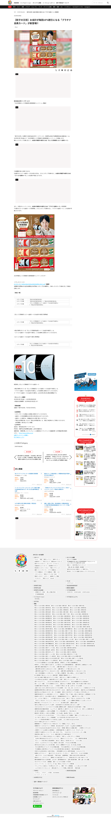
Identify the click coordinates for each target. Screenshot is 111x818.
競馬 (23, 7)
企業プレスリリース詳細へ (21, 435)
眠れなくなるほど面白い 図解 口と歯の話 (83, 629)
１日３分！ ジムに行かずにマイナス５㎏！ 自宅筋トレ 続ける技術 (49, 742)
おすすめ (36, 601)
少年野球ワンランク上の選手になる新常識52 (44, 730)
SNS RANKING (56, 772)
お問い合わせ (36, 801)
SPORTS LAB (37, 588)
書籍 (54, 7)
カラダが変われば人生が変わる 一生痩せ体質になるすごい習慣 (48, 679)
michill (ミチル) (38, 777)
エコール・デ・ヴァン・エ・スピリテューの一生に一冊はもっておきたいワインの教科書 (54, 763)
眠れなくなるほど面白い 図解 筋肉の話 (80, 616)
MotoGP (52, 578)
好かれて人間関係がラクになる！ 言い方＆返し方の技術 (68, 744)
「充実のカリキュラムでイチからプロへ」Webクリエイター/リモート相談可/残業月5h (56, 488)
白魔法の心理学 (73, 702)
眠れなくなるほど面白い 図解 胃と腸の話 (44, 629)
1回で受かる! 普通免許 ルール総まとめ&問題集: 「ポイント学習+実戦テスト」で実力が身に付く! (56, 711)
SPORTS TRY (70, 592)
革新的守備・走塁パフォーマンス (42, 734)
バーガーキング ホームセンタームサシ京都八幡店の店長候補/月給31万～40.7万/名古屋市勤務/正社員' (27, 489)
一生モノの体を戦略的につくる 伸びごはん (44, 673)
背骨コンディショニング (69, 679)
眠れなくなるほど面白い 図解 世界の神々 (44, 635)
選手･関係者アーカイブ (62, 3)
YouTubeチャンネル (78, 7)
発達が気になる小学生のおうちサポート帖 (44, 692)
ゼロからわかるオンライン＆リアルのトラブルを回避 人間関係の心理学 (50, 707)
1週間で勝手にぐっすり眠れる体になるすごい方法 (69, 669)
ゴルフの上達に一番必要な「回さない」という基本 (67, 713)
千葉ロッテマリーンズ (55, 568)
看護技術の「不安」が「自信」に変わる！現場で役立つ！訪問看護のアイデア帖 (77, 694)
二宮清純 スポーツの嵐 (40, 592)
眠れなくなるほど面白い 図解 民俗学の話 (83, 635)
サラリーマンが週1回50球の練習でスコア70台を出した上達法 (48, 719)
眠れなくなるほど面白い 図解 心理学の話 (63, 633)
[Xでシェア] (56, 70)
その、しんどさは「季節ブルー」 (42, 698)
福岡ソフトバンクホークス (40, 570)
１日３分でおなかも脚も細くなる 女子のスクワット (58, 681)
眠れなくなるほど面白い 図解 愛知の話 (79, 614)
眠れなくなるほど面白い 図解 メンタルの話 (63, 639)
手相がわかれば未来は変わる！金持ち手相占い (45, 751)
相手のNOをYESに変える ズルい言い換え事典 (45, 744)
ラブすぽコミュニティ (72, 597)
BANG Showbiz (71, 777)
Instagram (87, 7)
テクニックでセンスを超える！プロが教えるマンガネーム (47, 766)
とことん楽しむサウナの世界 (80, 766)
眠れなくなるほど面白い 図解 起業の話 (61, 616)
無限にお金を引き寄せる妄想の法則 (77, 755)
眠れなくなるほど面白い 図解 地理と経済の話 (66, 647)
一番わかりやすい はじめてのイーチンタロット (58, 753)
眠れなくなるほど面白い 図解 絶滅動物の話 (85, 641)
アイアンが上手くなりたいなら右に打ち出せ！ (45, 715)
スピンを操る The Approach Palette (71, 719)
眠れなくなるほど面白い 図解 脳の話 (60, 610)
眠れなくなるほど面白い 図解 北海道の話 (44, 639)
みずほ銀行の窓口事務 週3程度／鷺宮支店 (25, 503)
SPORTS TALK (37, 585)
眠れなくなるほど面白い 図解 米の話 (76, 605)
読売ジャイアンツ (47, 559)
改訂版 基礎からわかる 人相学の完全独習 (66, 751)
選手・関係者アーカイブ (40, 782)
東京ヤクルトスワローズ (40, 563)
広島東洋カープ (38, 561)
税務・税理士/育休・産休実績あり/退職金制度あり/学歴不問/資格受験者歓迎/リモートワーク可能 (56, 504)
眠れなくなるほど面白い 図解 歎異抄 (78, 612)
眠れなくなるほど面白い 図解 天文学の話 (63, 635)
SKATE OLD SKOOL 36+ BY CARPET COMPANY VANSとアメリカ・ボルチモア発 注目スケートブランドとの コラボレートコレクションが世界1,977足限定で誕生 (56, 457)
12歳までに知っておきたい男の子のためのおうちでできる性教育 (49, 688)
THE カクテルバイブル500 (40, 761)
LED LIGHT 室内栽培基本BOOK (59, 759)
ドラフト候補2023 (52, 570)
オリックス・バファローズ (53, 563)
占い (62, 7)
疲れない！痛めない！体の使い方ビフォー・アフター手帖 (69, 740)
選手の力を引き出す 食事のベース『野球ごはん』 (78, 569)
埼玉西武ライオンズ (53, 565)
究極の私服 (77, 768)
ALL (10, 7)
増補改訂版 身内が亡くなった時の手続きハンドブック (46, 694)
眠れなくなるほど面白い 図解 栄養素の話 (63, 629)
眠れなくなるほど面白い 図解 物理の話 (61, 624)
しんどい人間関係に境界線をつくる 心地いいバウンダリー (80, 700)
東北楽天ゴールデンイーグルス (41, 568)
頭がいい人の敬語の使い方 (88, 709)
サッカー (37, 559)
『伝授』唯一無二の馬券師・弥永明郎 (75, 567)
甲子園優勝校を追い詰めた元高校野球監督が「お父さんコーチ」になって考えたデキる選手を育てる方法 (81, 562)
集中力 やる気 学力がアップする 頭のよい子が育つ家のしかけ (75, 692)
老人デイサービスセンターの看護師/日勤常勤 (26, 473)
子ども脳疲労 (58, 692)
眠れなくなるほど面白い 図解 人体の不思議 (44, 645)
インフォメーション (25, 3)
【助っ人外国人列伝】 (51, 592)
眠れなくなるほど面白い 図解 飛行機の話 (83, 637)
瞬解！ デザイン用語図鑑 (67, 766)
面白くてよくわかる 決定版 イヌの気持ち (62, 761)
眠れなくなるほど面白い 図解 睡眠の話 (43, 620)
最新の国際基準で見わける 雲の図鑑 (43, 759)
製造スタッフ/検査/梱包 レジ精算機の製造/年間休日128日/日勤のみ (57, 474)
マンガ (40, 7)
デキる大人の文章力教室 (70, 742)
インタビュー (67, 7)
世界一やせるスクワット (40, 681)
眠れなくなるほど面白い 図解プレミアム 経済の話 (70, 660)
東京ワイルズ (46, 578)
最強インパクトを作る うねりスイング (83, 715)
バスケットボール (38, 574)
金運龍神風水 (65, 755)
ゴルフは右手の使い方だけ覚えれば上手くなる (67, 717)
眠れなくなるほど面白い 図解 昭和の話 (61, 618)
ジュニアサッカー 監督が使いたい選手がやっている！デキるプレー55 (65, 709)
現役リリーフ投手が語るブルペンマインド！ (77, 565)
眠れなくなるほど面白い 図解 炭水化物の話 (64, 643)
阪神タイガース (56, 559)
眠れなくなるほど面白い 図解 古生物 (43, 612)
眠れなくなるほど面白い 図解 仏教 (59, 605)
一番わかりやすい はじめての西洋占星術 (44, 755)
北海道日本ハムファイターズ (41, 565)
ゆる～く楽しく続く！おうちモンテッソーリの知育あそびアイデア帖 (80, 688)
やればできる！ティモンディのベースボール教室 (75, 732)
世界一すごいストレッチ (81, 679)
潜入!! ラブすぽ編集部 (72, 559)
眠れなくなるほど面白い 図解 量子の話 (80, 624)
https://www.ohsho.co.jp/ (26, 433)
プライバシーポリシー (38, 790)
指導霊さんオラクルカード (40, 753)
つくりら (54, 794)
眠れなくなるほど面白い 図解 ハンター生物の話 (45, 656)
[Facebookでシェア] (59, 70)
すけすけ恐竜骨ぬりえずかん (52, 683)
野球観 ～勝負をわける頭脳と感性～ (70, 728)
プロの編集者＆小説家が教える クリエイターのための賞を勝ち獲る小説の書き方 (52, 749)
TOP (15, 12)
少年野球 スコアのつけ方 (84, 728)
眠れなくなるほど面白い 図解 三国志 (60, 612)
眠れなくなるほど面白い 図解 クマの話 (60, 614)
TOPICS (36, 770)
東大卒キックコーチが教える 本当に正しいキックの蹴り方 (47, 736)
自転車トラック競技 (54, 576)
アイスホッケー (38, 578)
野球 (14, 7)
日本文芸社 (37, 598)
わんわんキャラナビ (80, 751)
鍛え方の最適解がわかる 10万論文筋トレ (80, 681)
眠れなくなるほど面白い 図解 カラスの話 (63, 631)
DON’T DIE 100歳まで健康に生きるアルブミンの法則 (46, 677)
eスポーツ (46, 576)
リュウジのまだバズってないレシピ (42, 768)
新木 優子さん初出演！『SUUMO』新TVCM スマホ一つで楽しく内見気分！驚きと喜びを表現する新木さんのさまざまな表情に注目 (29, 457)
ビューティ (34, 7)
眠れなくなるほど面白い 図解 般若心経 (80, 622)
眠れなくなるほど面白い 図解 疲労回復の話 (85, 645)
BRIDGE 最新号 (70, 588)
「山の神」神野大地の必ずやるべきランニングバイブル (47, 738)
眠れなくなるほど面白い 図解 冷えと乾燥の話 (66, 652)
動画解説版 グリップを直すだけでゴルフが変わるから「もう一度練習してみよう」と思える (55, 723)
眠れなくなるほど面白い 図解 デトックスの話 (45, 647)
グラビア (28, 7)
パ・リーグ (43, 774)
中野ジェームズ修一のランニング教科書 (71, 736)
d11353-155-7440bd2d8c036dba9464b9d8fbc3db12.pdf (29, 284)
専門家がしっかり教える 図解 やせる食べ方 (44, 664)
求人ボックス (39, 484)
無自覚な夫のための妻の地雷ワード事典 (76, 707)
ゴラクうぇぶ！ (70, 583)
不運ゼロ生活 (58, 755)
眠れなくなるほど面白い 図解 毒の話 (78, 607)
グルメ (16, 27)
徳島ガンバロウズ (38, 576)
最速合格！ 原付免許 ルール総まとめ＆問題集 (45, 713)
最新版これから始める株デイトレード (59, 757)
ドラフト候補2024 (39, 572)
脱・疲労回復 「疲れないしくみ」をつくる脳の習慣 (46, 675)
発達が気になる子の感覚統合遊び (88, 690)
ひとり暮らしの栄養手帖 (60, 673)
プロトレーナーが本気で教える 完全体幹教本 (44, 740)
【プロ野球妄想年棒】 (39, 594)
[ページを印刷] (71, 70)
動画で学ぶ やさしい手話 (77, 696)
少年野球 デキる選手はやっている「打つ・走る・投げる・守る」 (49, 732)
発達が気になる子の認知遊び (73, 690)
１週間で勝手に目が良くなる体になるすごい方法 (45, 669)
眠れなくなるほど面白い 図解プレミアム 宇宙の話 (72, 658)
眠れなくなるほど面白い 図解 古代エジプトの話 (66, 654)
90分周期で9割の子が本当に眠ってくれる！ (44, 685)
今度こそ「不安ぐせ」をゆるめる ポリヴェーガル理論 (78, 698)
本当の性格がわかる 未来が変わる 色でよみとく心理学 (68, 704)
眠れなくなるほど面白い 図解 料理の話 (43, 626)
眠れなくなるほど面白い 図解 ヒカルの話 (63, 637)
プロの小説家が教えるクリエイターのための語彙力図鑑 (47, 747)
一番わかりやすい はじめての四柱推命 (79, 753)
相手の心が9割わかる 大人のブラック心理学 (44, 704)
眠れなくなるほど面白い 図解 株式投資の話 (64, 641)
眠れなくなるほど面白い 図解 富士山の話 (83, 633)
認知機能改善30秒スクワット (64, 696)
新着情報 (16, 3)
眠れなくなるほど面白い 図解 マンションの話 (45, 654)
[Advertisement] (43, 86)
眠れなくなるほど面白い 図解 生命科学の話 (44, 641)
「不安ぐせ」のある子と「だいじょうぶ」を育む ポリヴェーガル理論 (50, 700)
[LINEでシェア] (62, 70)
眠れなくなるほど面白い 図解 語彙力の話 (44, 633)
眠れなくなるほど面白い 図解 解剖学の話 (44, 631)
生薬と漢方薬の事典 (72, 759)
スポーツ (36, 557)
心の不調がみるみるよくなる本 (58, 698)
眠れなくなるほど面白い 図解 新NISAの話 (85, 643)
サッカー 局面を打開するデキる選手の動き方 (61, 734)
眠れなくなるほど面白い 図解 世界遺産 (61, 620)
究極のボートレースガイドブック (42, 757)
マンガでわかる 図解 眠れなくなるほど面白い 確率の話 (47, 662)
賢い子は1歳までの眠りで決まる (84, 683)
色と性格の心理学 (65, 702)
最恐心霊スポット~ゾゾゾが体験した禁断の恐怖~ (62, 768)
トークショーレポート (49, 3)
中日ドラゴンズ (46, 561)
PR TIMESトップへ (19, 437)
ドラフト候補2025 (48, 572)
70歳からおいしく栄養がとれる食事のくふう (69, 677)
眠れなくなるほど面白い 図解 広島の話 (43, 624)
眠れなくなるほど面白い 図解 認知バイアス (64, 645)
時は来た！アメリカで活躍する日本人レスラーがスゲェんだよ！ (81, 571)
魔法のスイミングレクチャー (67, 738)
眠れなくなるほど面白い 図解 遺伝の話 (43, 616)
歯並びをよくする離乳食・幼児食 (67, 683)
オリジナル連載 (37, 3)
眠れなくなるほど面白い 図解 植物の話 (80, 618)
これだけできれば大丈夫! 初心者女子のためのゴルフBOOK (47, 728)
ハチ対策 (49, 772)
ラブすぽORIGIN (71, 590)
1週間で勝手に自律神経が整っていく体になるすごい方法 (73, 671)
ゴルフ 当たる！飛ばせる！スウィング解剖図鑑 (45, 717)
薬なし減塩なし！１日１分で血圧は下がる (76, 673)
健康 (58, 7)
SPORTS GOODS (86, 592)
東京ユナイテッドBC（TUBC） (50, 574)
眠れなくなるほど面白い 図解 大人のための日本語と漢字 (47, 658)
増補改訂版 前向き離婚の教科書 (42, 709)
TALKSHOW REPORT (72, 585)
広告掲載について (37, 797)
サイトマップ (36, 799)
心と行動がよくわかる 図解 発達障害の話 (64, 664)
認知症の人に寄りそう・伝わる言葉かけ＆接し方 (45, 696)
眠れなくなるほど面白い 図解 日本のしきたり (45, 652)
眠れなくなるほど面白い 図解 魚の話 (43, 607)
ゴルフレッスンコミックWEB (59, 797)
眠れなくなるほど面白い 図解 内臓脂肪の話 (44, 643)
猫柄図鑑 (49, 761)
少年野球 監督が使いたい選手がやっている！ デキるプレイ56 (69, 730)
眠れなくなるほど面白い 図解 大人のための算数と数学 (69, 656)
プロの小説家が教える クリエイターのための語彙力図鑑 (73, 747)
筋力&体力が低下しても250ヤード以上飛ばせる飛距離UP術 (69, 726)
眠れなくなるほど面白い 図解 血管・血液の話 (45, 650)
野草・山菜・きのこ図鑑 (83, 759)
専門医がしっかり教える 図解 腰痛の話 (69, 662)
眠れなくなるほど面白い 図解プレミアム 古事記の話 (46, 660)
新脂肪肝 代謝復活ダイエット (65, 675)
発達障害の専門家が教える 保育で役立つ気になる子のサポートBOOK (50, 690)
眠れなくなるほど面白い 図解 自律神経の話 (65, 650)
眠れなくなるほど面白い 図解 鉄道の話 (43, 622)
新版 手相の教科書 (76, 749)
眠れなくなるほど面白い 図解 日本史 (43, 614)
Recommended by (86, 434)
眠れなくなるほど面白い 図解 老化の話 (61, 626)
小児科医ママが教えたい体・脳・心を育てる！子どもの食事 (68, 685)
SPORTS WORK (77, 592)
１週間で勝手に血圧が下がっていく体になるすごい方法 (47, 671)
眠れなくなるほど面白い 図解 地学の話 (80, 620)
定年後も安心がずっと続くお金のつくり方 (78, 757)
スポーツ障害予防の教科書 (81, 738)
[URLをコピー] (68, 70)
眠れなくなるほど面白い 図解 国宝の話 (43, 618)
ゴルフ (18, 7)
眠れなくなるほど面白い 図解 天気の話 (61, 622)
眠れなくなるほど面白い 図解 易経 (42, 605)
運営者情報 (35, 792)
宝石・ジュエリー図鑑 (39, 683)
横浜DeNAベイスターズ (56, 561)
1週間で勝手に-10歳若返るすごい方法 (83, 664)
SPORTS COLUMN (38, 590)
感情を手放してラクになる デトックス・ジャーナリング (47, 702)
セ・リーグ (37, 774)
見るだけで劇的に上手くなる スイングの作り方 (45, 721)
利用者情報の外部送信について (40, 794)
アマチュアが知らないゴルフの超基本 (65, 715)
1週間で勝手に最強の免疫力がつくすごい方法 (45, 666)
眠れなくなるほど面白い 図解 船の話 (78, 610)
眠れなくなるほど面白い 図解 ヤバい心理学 (84, 639)
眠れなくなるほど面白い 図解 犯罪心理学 (44, 637)
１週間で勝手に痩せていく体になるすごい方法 (66, 666)
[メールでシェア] (65, 70)
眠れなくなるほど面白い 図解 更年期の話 (83, 631)
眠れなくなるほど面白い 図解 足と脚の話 (81, 626)
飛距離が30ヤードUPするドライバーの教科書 (45, 726)
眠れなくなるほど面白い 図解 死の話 (60, 607)
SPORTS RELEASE (21, 12)
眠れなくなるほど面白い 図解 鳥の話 (43, 610)
